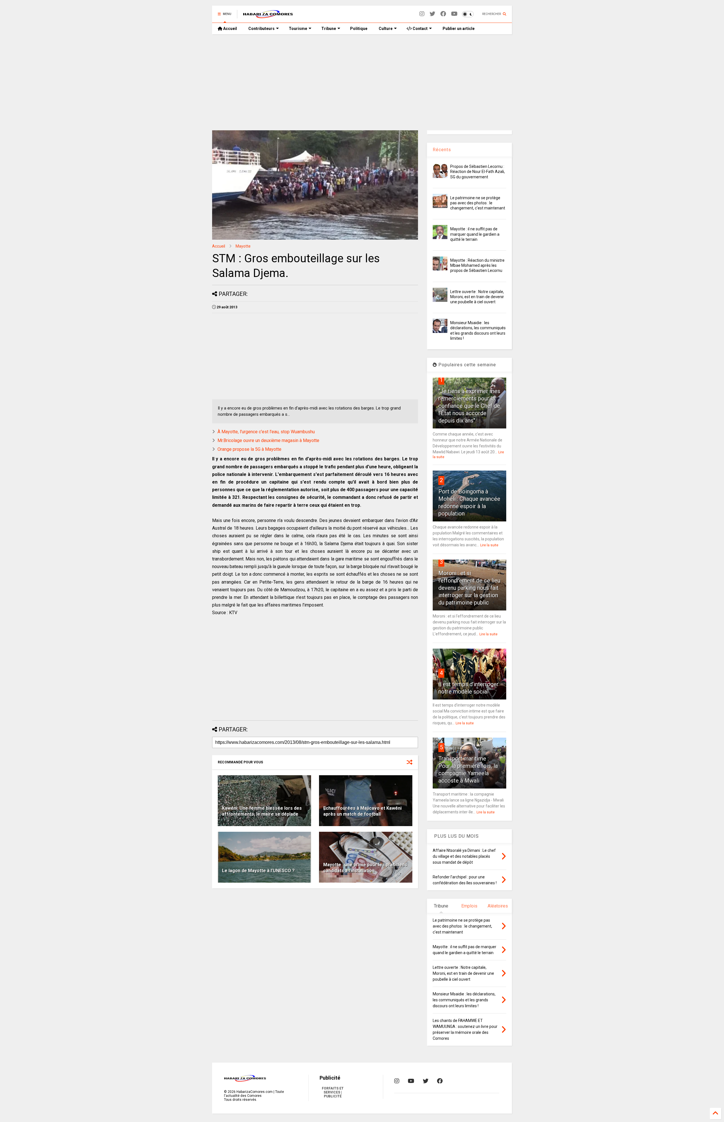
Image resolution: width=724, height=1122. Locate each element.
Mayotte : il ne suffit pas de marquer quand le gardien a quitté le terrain (474, 234)
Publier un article (458, 28)
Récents (442, 149)
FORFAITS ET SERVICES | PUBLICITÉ (333, 1092)
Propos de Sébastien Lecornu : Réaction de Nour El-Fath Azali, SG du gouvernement (477, 171)
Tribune (328, 28)
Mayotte (243, 246)
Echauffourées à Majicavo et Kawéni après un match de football (362, 811)
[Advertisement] (362, 82)
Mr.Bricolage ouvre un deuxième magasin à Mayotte (268, 440)
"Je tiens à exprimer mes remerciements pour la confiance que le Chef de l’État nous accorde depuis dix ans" (469, 406)
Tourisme (298, 28)
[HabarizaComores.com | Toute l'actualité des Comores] (268, 16)
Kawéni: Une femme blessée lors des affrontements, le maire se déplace (262, 811)
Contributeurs (261, 28)
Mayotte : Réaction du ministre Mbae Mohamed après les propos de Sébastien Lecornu (477, 265)
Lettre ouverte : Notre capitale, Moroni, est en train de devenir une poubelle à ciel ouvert (477, 296)
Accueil (229, 28)
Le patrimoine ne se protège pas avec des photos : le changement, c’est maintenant (477, 203)
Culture (386, 28)
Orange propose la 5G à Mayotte (249, 449)
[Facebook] (443, 14)
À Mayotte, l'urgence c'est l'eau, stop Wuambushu (266, 431)
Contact (420, 28)
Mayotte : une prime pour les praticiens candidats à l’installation (365, 867)
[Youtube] (454, 14)
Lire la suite (489, 545)
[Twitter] (432, 14)
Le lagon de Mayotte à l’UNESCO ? (258, 870)
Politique (358, 28)
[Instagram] (422, 14)
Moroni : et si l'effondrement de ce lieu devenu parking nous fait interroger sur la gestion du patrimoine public (469, 588)
